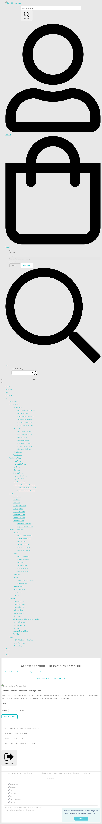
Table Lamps (17, 455)
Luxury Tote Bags (19, 643)
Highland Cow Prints (20, 476)
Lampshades (17, 407)
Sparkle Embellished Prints (26, 491)
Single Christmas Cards (25, 527)
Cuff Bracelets (18, 610)
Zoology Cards (18, 509)
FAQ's (25, 773)
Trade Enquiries (79, 773)
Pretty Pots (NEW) (19, 589)
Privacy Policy (57, 773)
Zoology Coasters (23, 544)
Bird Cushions (22, 437)
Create (32, 810)
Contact (88, 773)
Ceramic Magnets (19, 622)
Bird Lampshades (23, 413)
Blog (94, 773)
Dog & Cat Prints (19, 479)
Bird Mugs (20, 562)
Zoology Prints (18, 473)
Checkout (27, 266)
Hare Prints (17, 461)
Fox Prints (16, 467)
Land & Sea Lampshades (25, 425)
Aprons (15, 577)
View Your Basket (43, 678)
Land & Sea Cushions (24, 446)
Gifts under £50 (18, 607)
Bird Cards (16, 503)
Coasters (16, 533)
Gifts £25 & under (19, 604)
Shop (7, 398)
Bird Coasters (21, 541)
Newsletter (51, 778)
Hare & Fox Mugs (23, 559)
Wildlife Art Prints (15, 458)
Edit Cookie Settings (12, 810)
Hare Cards (17, 497)
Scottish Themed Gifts (20, 631)
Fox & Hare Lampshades (25, 416)
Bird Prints (16, 470)
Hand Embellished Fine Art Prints (24, 485)
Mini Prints (17, 616)
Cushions (16, 428)
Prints (7, 392)
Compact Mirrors (19, 625)
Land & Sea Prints (19, 482)
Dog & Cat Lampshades (25, 422)
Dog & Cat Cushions (24, 443)
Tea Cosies (16, 595)
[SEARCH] (34, 372)
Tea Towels (16, 574)
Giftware (12, 598)
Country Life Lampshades (26, 410)
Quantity (4, 710)
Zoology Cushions (23, 440)
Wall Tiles (16, 634)
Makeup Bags (17, 646)
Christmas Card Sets (24, 524)
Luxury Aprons (22, 583)
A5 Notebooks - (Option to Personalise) (26, 619)
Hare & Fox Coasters (24, 538)
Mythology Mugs (22, 571)
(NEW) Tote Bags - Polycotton (23, 640)
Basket (14, 266)
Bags (11, 637)
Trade (7, 652)
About (7, 649)
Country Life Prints (19, 464)
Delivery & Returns (35, 773)
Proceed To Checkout (58, 678)
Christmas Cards (18, 521)
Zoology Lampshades (24, 419)
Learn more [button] (91, 813)
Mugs (15, 553)
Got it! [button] (81, 818)
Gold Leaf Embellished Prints (27, 488)
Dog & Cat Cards (19, 512)
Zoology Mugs (22, 565)
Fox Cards (16, 500)
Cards (11, 494)
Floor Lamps (17, 452)
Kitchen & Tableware (16, 530)
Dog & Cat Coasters (24, 547)
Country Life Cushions (24, 431)
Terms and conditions (13, 773)
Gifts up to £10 (18, 601)
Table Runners (18, 592)
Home (7, 386)
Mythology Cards (19, 515)
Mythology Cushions (24, 449)
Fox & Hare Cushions (24, 434)
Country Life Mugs (23, 556)
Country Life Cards (19, 506)
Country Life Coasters (24, 536)
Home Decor (9, 395)
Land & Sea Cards (19, 518)
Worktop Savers (18, 586)
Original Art (9, 389)
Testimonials (68, 773)
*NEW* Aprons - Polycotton (26, 580)
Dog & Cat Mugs (22, 568)
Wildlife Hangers (18, 613)
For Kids (16, 628)
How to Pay (47, 773)
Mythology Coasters (24, 550)
